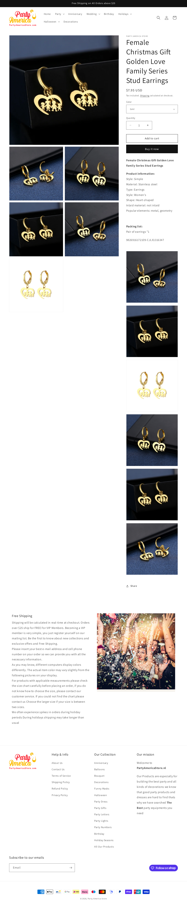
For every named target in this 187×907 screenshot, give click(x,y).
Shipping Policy (61, 782)
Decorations (101, 782)
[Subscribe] (71, 867)
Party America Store (97, 898)
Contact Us (58, 769)
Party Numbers (103, 827)
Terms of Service (61, 775)
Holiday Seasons (104, 840)
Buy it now (152, 149)
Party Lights (101, 820)
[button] (59, 14)
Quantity (130, 118)
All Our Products (104, 846)
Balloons (99, 769)
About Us (57, 763)
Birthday (99, 833)
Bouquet (99, 775)
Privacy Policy (60, 795)
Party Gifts (100, 808)
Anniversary (101, 763)
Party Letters (101, 814)
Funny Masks (101, 788)
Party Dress (101, 801)
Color (129, 101)
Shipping (144, 95)
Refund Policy (60, 788)
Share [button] (133, 586)
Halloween (100, 795)
